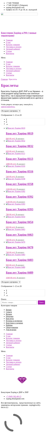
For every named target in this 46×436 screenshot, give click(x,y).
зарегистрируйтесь (8, 107)
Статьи (9, 51)
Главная (9, 40)
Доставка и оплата (13, 47)
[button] (23, 58)
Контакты (10, 53)
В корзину (20, 139)
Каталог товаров (13, 45)
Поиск (3, 299)
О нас (8, 42)
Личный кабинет (13, 49)
